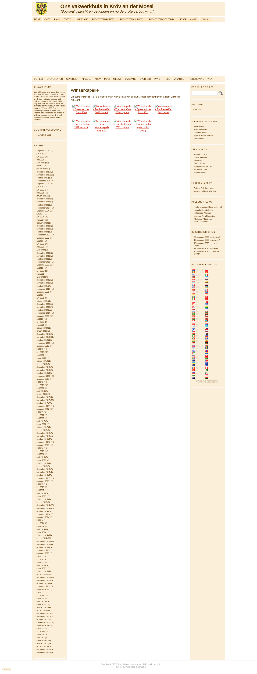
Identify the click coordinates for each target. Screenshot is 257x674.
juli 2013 (40, 556)
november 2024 (43, 202)
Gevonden (72, 79)
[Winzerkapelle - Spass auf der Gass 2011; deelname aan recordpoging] (143, 111)
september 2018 (43, 376)
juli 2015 (40, 484)
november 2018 (43, 370)
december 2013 (43, 541)
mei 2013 (40, 562)
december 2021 (43, 280)
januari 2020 (42, 331)
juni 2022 (40, 271)
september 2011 (43, 622)
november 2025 (43, 175)
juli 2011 (40, 628)
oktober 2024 (42, 205)
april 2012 (41, 601)
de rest (38, 79)
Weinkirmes (199, 139)
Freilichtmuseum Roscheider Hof (208, 207)
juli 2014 (40, 520)
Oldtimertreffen (200, 132)
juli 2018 (40, 382)
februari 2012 (42, 607)
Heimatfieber (199, 127)
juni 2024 (40, 217)
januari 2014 (42, 538)
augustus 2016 (43, 445)
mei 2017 (40, 418)
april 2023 (41, 250)
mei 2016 (40, 454)
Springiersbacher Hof (203, 166)
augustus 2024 (43, 211)
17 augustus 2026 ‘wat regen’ (206, 248)
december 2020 (43, 304)
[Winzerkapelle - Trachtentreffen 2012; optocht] (122, 126)
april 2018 (41, 391)
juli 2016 (40, 448)
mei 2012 (40, 598)
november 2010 (43, 652)
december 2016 (43, 433)
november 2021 (43, 283)
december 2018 (43, 367)
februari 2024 (42, 223)
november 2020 (43, 307)
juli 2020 (40, 319)
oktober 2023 (42, 232)
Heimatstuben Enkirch (203, 210)
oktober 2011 (42, 619)
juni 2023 (40, 244)
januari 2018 (42, 394)
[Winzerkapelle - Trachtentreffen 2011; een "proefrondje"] (163, 111)
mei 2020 (40, 325)
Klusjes (86, 79)
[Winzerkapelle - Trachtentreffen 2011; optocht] (81, 126)
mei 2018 (40, 388)
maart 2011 (41, 640)
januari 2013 (42, 574)
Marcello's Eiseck (201, 154)
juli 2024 (40, 214)
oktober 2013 (42, 547)
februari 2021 (42, 301)
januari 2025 (42, 196)
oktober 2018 (42, 373)
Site (168, 79)
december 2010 (43, 649)
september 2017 (43, 406)
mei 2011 (40, 634)
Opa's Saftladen (200, 157)
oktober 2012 (42, 583)
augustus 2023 (43, 238)
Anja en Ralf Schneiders (204, 188)
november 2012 (43, 580)
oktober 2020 (42, 310)
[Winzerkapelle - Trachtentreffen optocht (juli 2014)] (143, 126)
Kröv (98, 79)
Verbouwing (197, 79)
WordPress (130, 667)
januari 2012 (42, 610)
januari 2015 (42, 502)
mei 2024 (40, 220)
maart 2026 (41, 166)
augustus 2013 (43, 553)
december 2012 (43, 577)
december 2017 (43, 397)
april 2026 (41, 163)
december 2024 (43, 199)
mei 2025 (40, 193)
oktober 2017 (42, 403)
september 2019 (43, 343)
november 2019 (43, 337)
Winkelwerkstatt (200, 169)
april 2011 (41, 637)
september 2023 (43, 235)
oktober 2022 (42, 259)
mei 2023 (40, 247)
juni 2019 (40, 352)
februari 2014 (42, 535)
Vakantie (179, 79)
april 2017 (41, 421)
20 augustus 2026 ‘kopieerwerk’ (207, 237)
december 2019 (43, 334)
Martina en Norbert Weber (205, 191)
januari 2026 (42, 169)
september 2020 (43, 313)
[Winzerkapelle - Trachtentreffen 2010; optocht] (122, 111)
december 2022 (43, 253)
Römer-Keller (199, 163)
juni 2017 (40, 415)
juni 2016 (40, 451)
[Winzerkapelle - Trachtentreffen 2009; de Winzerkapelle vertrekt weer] (101, 111)
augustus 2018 (43, 379)
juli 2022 (40, 268)
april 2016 (41, 457)
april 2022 (41, 277)
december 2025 (43, 172)
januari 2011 (42, 646)
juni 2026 (40, 157)
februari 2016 (42, 463)
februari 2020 (42, 328)
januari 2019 (42, 364)
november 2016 (43, 436)
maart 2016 (41, 460)
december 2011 (43, 613)
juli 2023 (40, 241)
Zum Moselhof (200, 172)
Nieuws (117, 79)
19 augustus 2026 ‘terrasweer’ (207, 240)
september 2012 (43, 586)
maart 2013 (41, 568)
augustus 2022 (43, 265)
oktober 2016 (42, 439)
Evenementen (55, 79)
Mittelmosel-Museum (202, 213)
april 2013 (41, 565)
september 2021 (43, 289)
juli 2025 (40, 187)
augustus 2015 (43, 481)
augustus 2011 (43, 625)
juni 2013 (40, 559)
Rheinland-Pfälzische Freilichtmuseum (203, 220)
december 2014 (43, 505)
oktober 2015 (42, 475)
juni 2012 (40, 595)
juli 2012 (40, 592)
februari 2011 (42, 643)
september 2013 (43, 550)
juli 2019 (40, 349)
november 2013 (43, 544)
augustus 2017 (43, 409)
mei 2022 (40, 274)
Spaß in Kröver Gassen (204, 135)
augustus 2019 (43, 346)
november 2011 (43, 616)
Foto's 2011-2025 (44, 135)
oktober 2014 (42, 511)
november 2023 (43, 229)
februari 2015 (42, 499)
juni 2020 (40, 322)
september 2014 (43, 514)
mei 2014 (40, 526)
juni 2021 (40, 298)
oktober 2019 (42, 340)
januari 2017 (42, 430)
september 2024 (43, 208)
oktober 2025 (42, 178)
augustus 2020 (43, 316)
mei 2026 (40, 160)
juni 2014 (40, 523)
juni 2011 (40, 631)
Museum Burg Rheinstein (204, 216)
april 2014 (41, 529)
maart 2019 (41, 358)
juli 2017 (40, 412)
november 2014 (43, 508)
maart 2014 (41, 532)
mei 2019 (40, 355)
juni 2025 (40, 190)
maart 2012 (41, 604)
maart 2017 (41, 424)
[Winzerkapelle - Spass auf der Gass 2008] (81, 111)
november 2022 (43, 256)
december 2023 (43, 226)
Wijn (210, 79)
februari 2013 (42, 571)
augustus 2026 (43, 151)
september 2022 (43, 262)
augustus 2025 (43, 184)
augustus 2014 (43, 517)
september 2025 (43, 181)
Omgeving (130, 79)
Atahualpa (141, 667)
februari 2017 (42, 427)
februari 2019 (42, 361)
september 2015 (43, 478)
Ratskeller (198, 160)
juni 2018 (40, 385)
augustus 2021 (43, 292)
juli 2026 (40, 154)
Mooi (107, 79)
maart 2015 (41, 496)
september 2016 (43, 442)
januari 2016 (42, 466)
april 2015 (41, 493)
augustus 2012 (43, 589)
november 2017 (43, 400)
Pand (157, 79)
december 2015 (43, 469)
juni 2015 (40, 487)
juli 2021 (40, 295)
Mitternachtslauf (200, 129)
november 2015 (43, 472)
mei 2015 (40, 490)
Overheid (145, 79)
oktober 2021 (42, 286)
